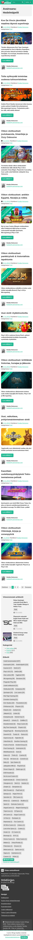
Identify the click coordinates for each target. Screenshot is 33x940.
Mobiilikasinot (9, 752)
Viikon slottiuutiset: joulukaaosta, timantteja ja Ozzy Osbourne (14, 134)
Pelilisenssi (9, 706)
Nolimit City (19, 717)
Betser (7, 800)
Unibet (16, 713)
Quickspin (8, 692)
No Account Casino (11, 776)
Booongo (7, 835)
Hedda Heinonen (23, 27)
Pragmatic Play (10, 682)
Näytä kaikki (9, 859)
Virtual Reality (17, 842)
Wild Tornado (9, 790)
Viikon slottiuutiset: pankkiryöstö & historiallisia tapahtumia (15, 256)
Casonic (7, 856)
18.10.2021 (18, 612)
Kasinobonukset (6, 906)
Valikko (27, 2)
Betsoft (7, 720)
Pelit (11, 29)
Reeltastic (16, 818)
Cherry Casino (21, 779)
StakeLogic (20, 769)
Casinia (22, 755)
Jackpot (17, 710)
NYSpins (18, 811)
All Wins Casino (10, 825)
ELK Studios (9, 703)
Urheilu (15, 720)
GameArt (7, 734)
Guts (18, 752)
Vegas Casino (19, 814)
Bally (6, 762)
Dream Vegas (9, 769)
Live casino (19, 692)
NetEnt (18, 671)
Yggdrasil (20, 675)
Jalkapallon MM (9, 766)
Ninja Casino (22, 724)
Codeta (21, 828)
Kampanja (20, 689)
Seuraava (28, 587)
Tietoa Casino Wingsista (8, 912)
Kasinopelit (9, 664)
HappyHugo (8, 731)
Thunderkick (21, 703)
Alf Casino (8, 814)
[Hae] (16, 2)
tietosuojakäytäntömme (12, 937)
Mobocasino (8, 849)
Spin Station (15, 762)
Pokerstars (8, 846)
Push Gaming (9, 748)
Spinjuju (7, 793)
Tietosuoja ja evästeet (8, 915)
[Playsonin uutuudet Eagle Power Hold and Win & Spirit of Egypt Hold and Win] (7, 622)
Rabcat (24, 734)
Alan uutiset (10, 648)
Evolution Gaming (11, 699)
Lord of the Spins (10, 828)
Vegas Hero (17, 793)
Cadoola (15, 800)
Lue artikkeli (6, 60)
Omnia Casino (9, 839)
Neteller (25, 783)
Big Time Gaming (10, 727)
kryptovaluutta (9, 779)
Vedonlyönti (20, 748)
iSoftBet (23, 720)
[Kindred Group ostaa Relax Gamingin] (7, 636)
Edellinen (5, 587)
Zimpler (7, 786)
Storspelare (16, 786)
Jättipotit (8, 713)
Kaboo (7, 755)
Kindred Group (21, 745)
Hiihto (15, 856)
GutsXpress (16, 853)
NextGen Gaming (20, 741)
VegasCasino (9, 807)
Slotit (17, 668)
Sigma (7, 853)
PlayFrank (20, 790)
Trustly (16, 734)
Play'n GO (8, 671)
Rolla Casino (21, 839)
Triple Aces (8, 811)
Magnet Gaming (22, 807)
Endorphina (8, 717)
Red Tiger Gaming (11, 696)
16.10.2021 (18, 641)
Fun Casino (18, 821)
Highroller (19, 738)
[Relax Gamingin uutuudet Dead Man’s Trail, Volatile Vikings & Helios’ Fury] (7, 606)
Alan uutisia (9, 675)
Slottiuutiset (9, 689)
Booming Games (21, 731)
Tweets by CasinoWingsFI (11, 862)
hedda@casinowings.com (14, 68)
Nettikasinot (5, 897)
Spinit (6, 804)
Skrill (17, 783)
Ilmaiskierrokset (9, 724)
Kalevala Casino (17, 804)
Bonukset (20, 678)
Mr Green (14, 759)
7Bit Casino (18, 797)
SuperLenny (8, 738)
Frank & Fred (9, 745)
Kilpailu (7, 710)
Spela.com (19, 849)
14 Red (7, 818)
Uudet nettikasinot (11, 685)
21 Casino (16, 832)
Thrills (15, 755)
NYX (15, 835)
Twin (6, 759)
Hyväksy (24, 937)
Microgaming (9, 678)
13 (22, 587)
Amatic (7, 832)
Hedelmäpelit (22, 664)
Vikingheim (8, 783)
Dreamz (17, 846)
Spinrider (7, 797)
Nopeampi (8, 821)
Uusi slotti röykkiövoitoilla (14, 313)
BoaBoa (24, 800)
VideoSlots (8, 741)
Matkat (7, 842)
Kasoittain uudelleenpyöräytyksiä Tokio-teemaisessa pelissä (16, 474)
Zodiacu (21, 825)
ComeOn (24, 759)
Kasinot (8, 650)
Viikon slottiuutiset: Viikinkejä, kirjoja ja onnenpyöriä (11, 531)
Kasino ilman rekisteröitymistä (10, 900)
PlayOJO (21, 766)
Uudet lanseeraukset (12, 661)
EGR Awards (9, 773)
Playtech (22, 727)
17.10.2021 (18, 629)
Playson (19, 706)
